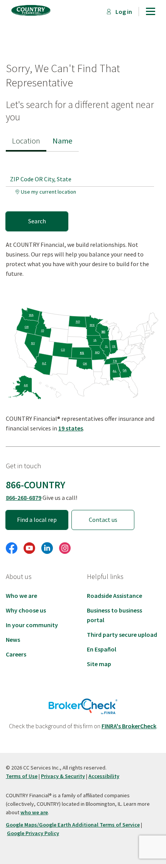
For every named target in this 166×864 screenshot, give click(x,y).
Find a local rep (37, 519)
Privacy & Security (63, 776)
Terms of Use (21, 776)
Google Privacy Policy (33, 833)
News (13, 639)
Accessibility (103, 776)
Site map (99, 664)
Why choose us (26, 610)
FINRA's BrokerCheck (129, 726)
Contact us (103, 519)
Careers (16, 654)
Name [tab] (63, 141)
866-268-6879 (23, 497)
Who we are (21, 595)
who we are (34, 812)
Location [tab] (26, 141)
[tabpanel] (83, 191)
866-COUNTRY (35, 485)
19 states (70, 428)
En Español (101, 649)
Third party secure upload (122, 634)
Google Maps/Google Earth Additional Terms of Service (73, 824)
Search (37, 221)
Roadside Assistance (114, 595)
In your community (32, 625)
